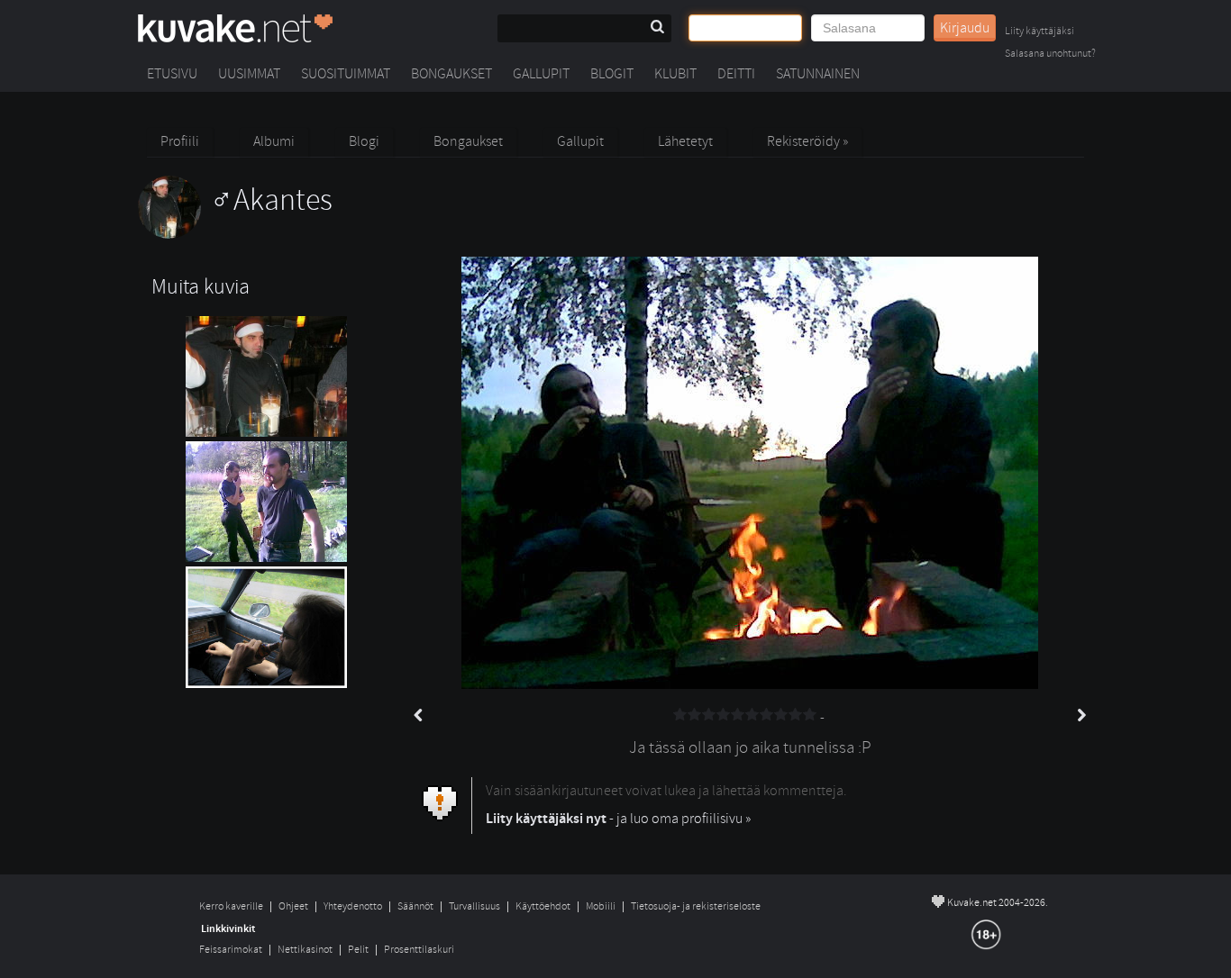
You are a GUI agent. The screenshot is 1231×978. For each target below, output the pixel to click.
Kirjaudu (964, 28)
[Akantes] (235, 234)
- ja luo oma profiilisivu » (618, 819)
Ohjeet (293, 906)
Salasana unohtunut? (1050, 54)
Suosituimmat (345, 74)
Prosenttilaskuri (419, 949)
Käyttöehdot (542, 906)
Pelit (358, 949)
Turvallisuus (474, 906)
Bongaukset (451, 74)
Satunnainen (818, 74)
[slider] (745, 715)
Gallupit (541, 74)
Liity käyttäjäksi (1039, 32)
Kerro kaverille (231, 906)
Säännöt (415, 906)
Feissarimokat (230, 949)
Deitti (736, 74)
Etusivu (172, 74)
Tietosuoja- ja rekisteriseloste (696, 906)
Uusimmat (249, 74)
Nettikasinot (305, 949)
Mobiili (601, 906)
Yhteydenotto (353, 906)
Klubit (675, 74)
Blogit (612, 74)
